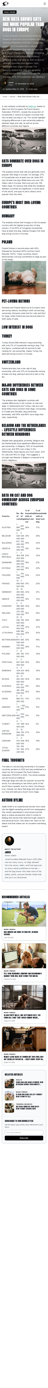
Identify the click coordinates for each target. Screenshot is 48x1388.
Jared (8, 852)
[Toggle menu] (44, 3)
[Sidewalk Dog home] (5, 3)
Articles (12, 97)
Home (5, 97)
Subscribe (24, 1138)
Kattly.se (32, 106)
